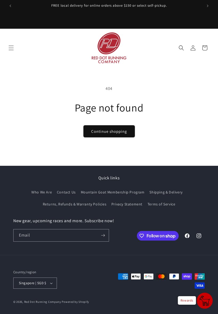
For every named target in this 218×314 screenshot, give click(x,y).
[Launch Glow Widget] (205, 301)
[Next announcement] (207, 6)
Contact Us (66, 192)
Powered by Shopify (75, 302)
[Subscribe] (103, 235)
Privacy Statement (126, 204)
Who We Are (41, 192)
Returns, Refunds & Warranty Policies (75, 204)
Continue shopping (109, 131)
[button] (11, 48)
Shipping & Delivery (165, 192)
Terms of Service (161, 204)
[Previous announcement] (10, 6)
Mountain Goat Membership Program (113, 192)
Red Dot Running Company (42, 302)
